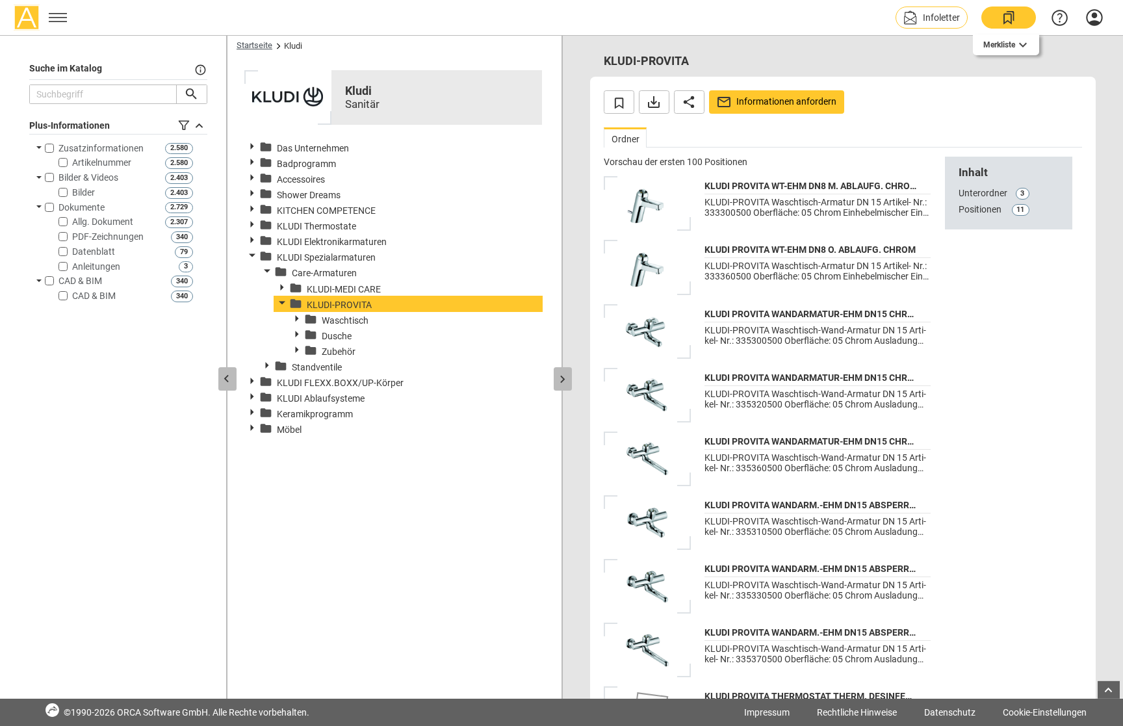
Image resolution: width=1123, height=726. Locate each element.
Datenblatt (93, 251)
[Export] (654, 102)
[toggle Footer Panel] (1109, 690)
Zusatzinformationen (101, 148)
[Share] (689, 102)
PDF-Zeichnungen (108, 236)
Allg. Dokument (102, 221)
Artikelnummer (101, 162)
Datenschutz (949, 712)
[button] (932, 17)
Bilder (83, 192)
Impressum (767, 712)
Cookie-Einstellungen (1045, 712)
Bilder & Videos (88, 177)
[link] (1008, 17)
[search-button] (191, 94)
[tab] (625, 137)
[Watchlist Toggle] (619, 102)
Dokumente (81, 207)
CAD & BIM (80, 281)
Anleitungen (96, 266)
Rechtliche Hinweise (857, 712)
